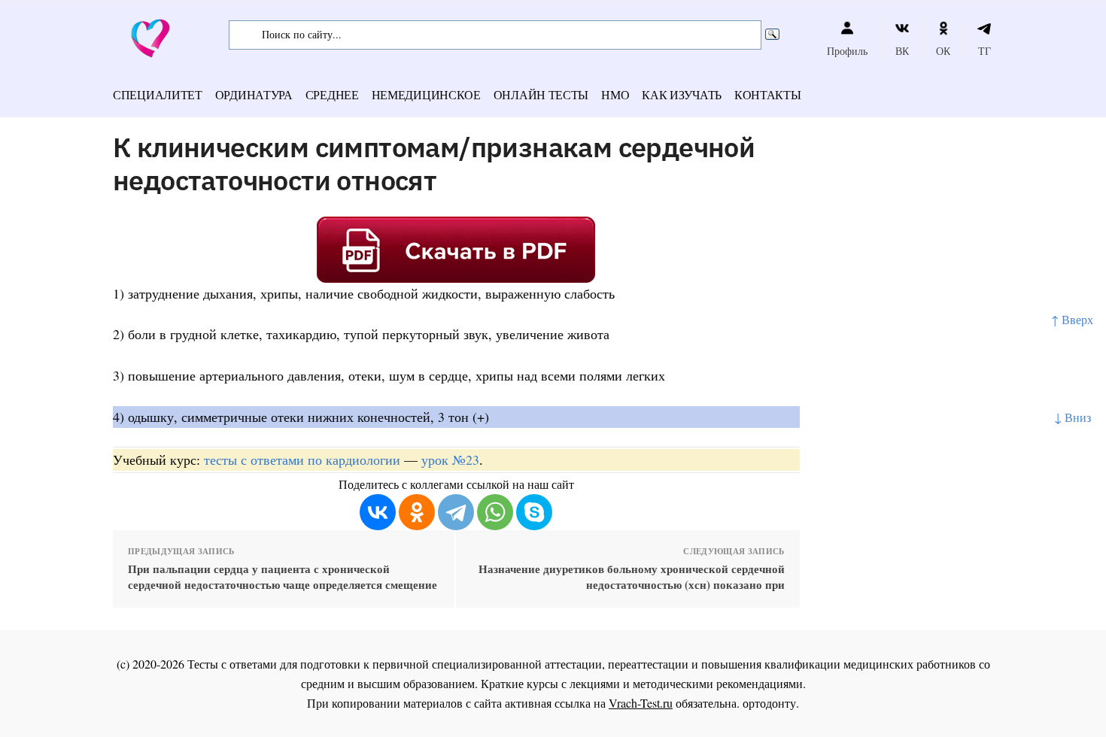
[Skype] (534, 512)
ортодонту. (771, 703)
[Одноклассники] (417, 512)
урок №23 (450, 459)
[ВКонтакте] (378, 512)
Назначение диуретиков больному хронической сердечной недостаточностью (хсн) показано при (631, 577)
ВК (902, 51)
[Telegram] (456, 512)
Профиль (847, 51)
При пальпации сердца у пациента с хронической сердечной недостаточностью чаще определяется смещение (282, 577)
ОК (943, 51)
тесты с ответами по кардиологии (302, 459)
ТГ (984, 51)
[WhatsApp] (495, 512)
